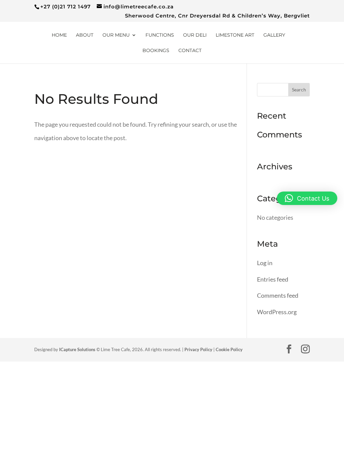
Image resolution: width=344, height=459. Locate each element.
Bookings (155, 50)
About (84, 35)
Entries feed (272, 279)
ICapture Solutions (77, 349)
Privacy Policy (198, 349)
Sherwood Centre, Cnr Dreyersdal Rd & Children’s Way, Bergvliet (217, 16)
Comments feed (277, 295)
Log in (264, 262)
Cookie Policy (229, 349)
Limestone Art (235, 35)
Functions (159, 35)
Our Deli (195, 35)
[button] (307, 198)
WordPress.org (277, 312)
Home (59, 35)
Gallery (274, 35)
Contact (190, 50)
